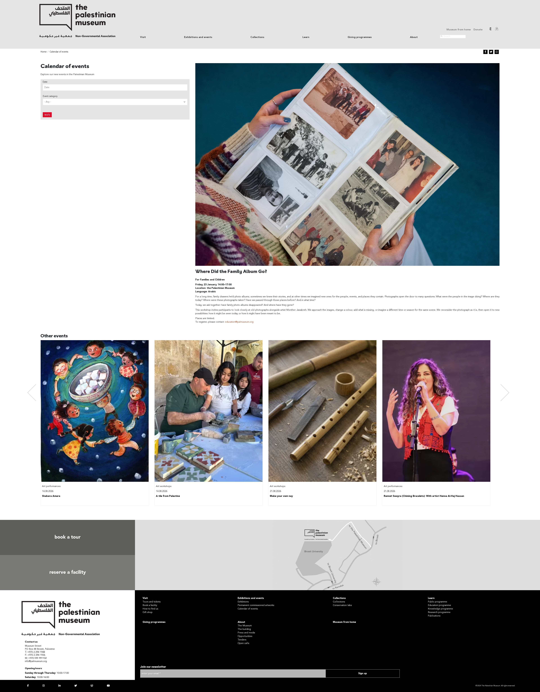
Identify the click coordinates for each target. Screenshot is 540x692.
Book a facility (150, 605)
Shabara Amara (51, 496)
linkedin (59, 685)
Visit (145, 598)
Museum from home (458, 29)
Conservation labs (342, 605)
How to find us (150, 609)
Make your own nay (281, 496)
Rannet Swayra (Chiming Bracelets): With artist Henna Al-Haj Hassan (424, 496)
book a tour (68, 537)
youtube (108, 685)
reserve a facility (67, 572)
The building (244, 629)
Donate (477, 29)
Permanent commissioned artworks (256, 605)
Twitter (491, 52)
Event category (50, 96)
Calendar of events (59, 52)
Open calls (243, 643)
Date (45, 82)
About (241, 622)
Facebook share (485, 52)
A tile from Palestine (168, 496)
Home (43, 52)
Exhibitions (243, 602)
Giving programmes (360, 37)
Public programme (437, 602)
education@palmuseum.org (239, 322)
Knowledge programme (440, 609)
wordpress (92, 685)
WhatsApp (497, 52)
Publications (434, 616)
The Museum (245, 626)
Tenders (242, 640)
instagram (43, 685)
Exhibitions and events (251, 598)
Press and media (246, 633)
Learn (431, 598)
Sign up (362, 673)
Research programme (439, 612)
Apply (47, 115)
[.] (441, 36)
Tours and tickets (152, 602)
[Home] (77, 21)
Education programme (439, 605)
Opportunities (245, 636)
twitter (75, 685)
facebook (28, 685)
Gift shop (147, 612)
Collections (339, 598)
